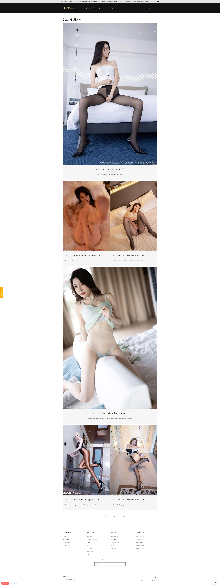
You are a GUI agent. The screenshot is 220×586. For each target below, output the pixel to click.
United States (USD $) (69, 579)
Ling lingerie (146, 580)
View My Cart (114, 536)
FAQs (112, 545)
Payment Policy (140, 536)
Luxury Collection (92, 539)
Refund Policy (139, 542)
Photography (66, 542)
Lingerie (89, 542)
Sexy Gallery (66, 539)
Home (64, 536)
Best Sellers (90, 536)
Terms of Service (140, 545)
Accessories (90, 551)
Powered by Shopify (153, 580)
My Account (114, 539)
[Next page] (128, 517)
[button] (87, 8)
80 (124, 516)
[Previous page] (91, 517)
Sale (88, 554)
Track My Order (115, 542)
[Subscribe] (123, 564)
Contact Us (114, 548)
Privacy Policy (139, 548)
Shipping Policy (140, 539)
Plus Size (89, 548)
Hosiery (89, 545)
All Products (66, 545)
